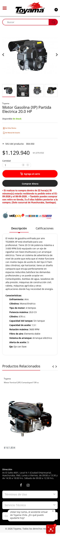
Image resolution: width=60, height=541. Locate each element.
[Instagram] (28, 485)
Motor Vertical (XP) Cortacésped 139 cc (21, 382)
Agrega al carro (32, 173)
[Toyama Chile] (30, 7)
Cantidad (6, 160)
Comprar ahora (30, 183)
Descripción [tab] (19, 228)
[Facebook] (21, 485)
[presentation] (53, 366)
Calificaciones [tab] (45, 228)
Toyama (5, 103)
